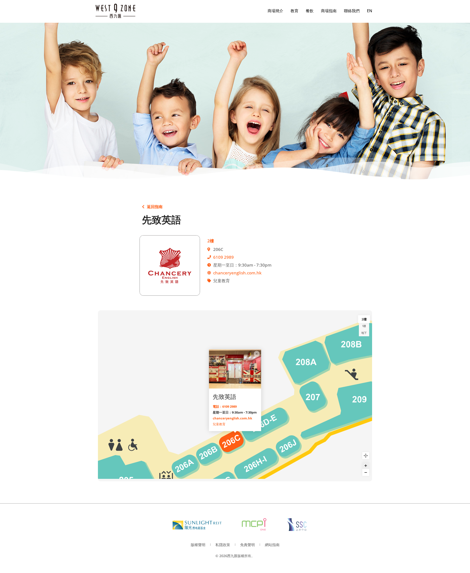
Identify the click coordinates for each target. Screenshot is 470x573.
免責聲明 (247, 544)
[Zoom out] (365, 472)
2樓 (364, 319)
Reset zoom (365, 455)
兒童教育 (219, 424)
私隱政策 (222, 544)
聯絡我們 (352, 10)
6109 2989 (223, 257)
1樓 (364, 326)
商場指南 (329, 10)
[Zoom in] (365, 465)
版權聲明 (198, 544)
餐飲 (310, 10)
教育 (294, 10)
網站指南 (272, 544)
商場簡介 (275, 10)
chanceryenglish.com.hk (237, 273)
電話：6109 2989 (225, 406)
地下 (364, 333)
